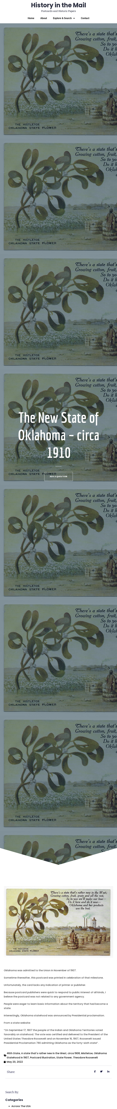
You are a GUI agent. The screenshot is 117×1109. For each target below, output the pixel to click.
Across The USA (21, 1106)
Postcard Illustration (42, 1057)
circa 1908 (74, 1053)
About (43, 18)
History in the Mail (58, 5)
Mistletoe (87, 1053)
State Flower (64, 1057)
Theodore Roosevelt (85, 1057)
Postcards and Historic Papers (58, 10)
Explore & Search (62, 18)
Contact (85, 18)
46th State (13, 1053)
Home (31, 18)
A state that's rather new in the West (43, 1053)
